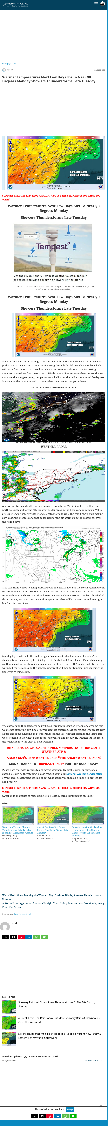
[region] (53, 35)
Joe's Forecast (20, 914)
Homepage (6, 64)
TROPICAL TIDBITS (50, 764)
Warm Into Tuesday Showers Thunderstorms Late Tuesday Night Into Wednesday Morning (17, 830)
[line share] (44, 938)
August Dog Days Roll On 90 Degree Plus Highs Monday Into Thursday (52, 830)
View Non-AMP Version (93, 1060)
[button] (5, 937)
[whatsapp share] (37, 938)
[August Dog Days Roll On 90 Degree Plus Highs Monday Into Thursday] (53, 823)
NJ (15, 64)
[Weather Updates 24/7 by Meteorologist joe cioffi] (15, 6)
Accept (70, 1109)
